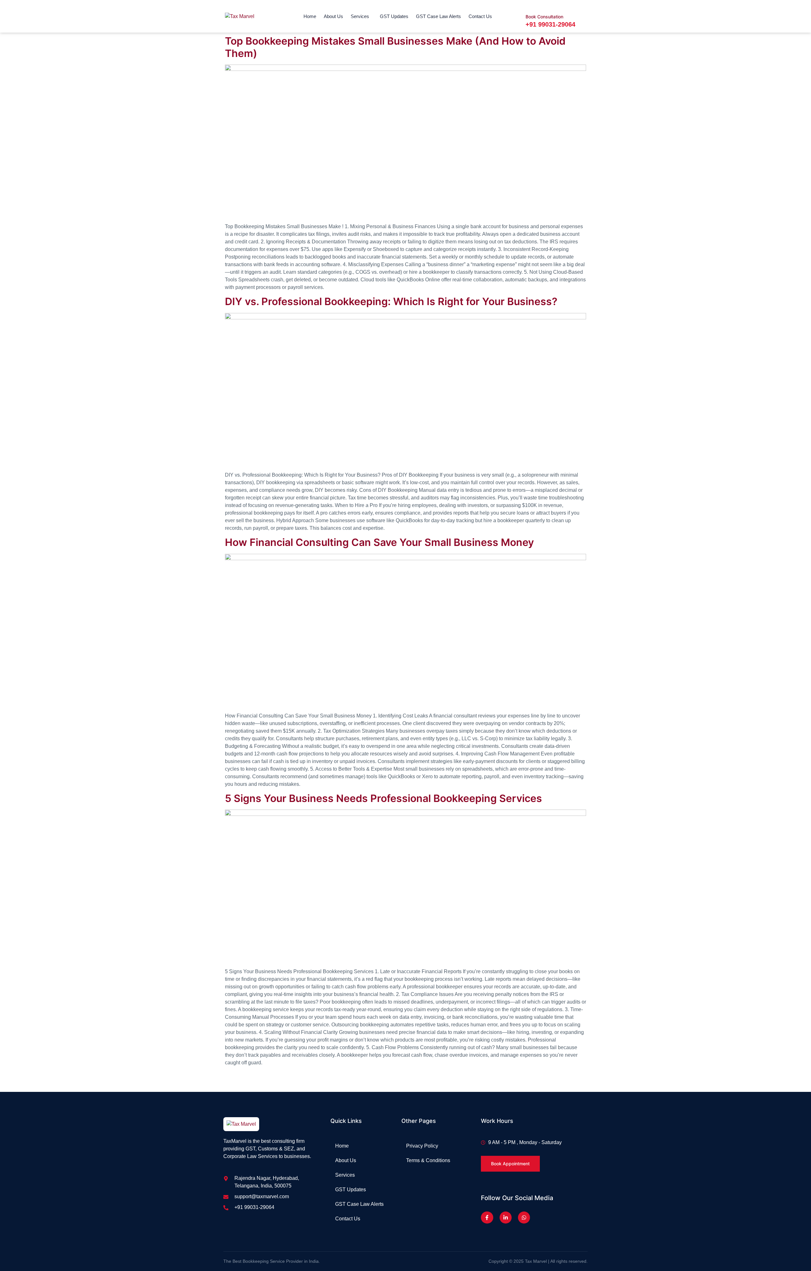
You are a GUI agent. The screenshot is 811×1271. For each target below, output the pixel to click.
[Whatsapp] (524, 1218)
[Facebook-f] (487, 1218)
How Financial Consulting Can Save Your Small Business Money (379, 542)
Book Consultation (544, 16)
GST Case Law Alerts (438, 16)
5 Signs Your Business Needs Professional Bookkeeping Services (383, 798)
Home (309, 16)
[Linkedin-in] (506, 1218)
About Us (333, 16)
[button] (361, 16)
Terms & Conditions (428, 1160)
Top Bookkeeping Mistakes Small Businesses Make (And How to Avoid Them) (395, 47)
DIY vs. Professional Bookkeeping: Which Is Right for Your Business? (391, 301)
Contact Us (480, 16)
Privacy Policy (422, 1146)
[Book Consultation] (530, 4)
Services (360, 16)
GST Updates (394, 16)
